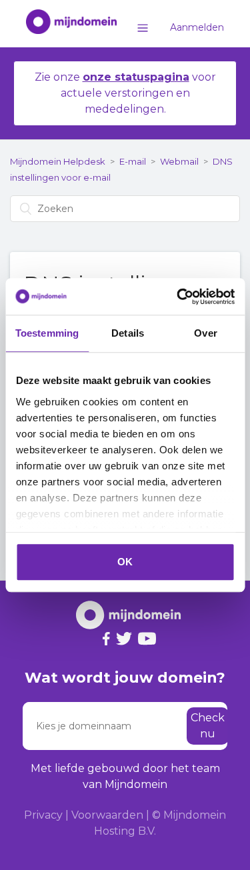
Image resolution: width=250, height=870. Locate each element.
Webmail (179, 161)
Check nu (208, 725)
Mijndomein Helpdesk (57, 161)
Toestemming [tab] (47, 333)
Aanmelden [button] (197, 27)
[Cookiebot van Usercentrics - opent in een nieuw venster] (178, 296)
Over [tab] (205, 333)
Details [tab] (127, 333)
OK (125, 561)
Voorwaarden (107, 815)
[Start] (65, 24)
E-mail (132, 161)
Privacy (43, 815)
